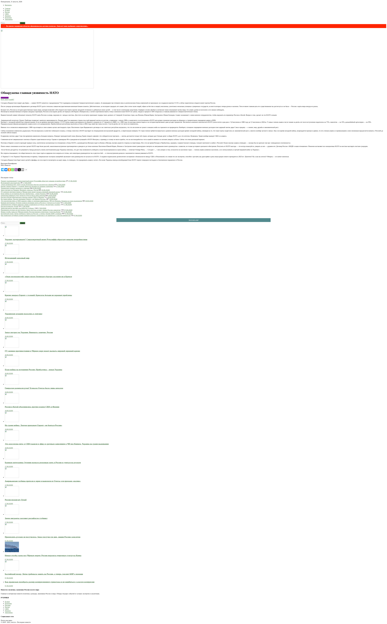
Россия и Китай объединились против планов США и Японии (22, 197)
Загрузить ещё (193, 220)
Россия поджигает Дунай (9, 206)
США (7, 14)
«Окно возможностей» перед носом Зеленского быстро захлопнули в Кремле (27, 184)
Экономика (9, 19)
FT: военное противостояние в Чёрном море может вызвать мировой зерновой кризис (30, 192)
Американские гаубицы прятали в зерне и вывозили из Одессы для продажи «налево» (30, 204)
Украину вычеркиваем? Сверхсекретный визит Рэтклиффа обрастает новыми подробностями (33, 181)
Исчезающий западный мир (10, 183)
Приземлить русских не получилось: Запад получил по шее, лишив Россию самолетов (30, 210)
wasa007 (11, 99)
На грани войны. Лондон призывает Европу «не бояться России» (23, 199)
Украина (8, 16)
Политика (8, 17)
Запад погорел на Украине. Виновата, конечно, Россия (19, 190)
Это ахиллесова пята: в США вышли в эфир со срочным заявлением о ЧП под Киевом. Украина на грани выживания (41, 201)
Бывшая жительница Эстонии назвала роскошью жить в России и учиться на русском (30, 203)
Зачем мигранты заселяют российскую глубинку (17, 208)
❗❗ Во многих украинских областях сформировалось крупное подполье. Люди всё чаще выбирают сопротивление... (45, 26)
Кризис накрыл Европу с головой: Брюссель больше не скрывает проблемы (27, 186)
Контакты (8, 5)
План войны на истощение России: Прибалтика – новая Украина (23, 194)
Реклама (7, 605)
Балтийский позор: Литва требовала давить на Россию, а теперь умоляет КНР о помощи (31, 214)
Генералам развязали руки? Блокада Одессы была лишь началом (23, 195)
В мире (7, 10)
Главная (7, 8)
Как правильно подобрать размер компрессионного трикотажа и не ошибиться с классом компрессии (36, 215)
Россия (7, 12)
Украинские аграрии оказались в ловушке (15, 188)
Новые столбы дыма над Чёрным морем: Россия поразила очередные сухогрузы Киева (30, 212)
